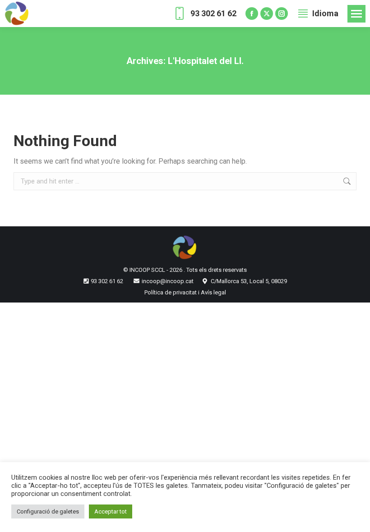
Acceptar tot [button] (110, 511)
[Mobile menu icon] (356, 14)
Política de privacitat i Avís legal (185, 292)
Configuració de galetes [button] (48, 511)
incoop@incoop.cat (168, 281)
